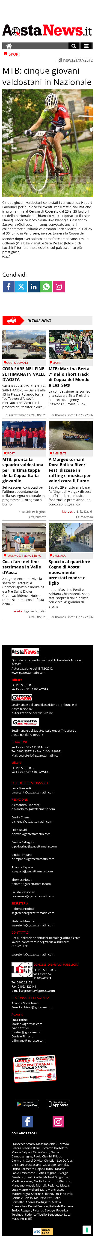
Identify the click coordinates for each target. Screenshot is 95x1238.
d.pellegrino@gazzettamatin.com (34, 846)
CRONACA (59, 556)
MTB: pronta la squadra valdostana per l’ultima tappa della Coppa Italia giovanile (22, 470)
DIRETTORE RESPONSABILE (30, 783)
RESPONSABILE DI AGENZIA (30, 998)
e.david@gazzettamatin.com (31, 834)
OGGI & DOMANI (17, 363)
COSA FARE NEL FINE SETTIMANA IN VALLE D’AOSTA (23, 374)
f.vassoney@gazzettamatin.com (33, 896)
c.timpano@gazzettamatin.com (33, 859)
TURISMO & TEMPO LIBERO (23, 556)
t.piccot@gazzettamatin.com (31, 884)
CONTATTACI (20, 932)
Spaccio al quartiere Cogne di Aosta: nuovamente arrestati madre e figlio (69, 572)
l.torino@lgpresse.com (27, 1024)
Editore (17, 680)
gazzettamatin (18, 415)
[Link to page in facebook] (9, 286)
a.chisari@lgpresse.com (36, 1007)
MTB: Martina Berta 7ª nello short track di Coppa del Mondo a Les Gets (69, 377)
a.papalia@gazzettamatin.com (32, 871)
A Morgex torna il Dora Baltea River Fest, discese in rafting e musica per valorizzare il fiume (70, 470)
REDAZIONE (20, 742)
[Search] (73, 45)
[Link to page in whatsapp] (46, 286)
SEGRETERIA (20, 903)
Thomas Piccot (65, 415)
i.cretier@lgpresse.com (27, 1032)
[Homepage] (9, 45)
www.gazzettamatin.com (28, 672)
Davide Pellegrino (34, 512)
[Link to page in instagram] (59, 286)
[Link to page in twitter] (21, 286)
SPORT (57, 363)
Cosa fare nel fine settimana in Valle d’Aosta (21, 567)
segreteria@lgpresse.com (38, 991)
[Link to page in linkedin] (34, 286)
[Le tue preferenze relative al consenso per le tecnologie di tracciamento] (87, 1230)
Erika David (84, 511)
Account (17, 1014)
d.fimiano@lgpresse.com (28, 1040)
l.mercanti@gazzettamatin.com (33, 792)
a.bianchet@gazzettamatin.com (33, 809)
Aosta (18, 611)
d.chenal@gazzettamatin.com (32, 821)
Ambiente (59, 453)
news (68, 60)
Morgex (67, 511)
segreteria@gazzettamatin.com (40, 755)
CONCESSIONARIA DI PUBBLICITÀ (56, 964)
